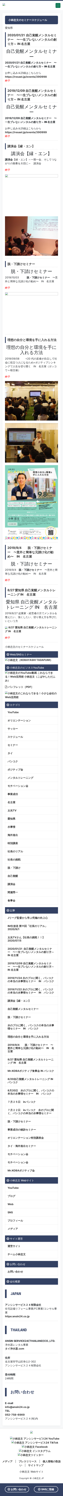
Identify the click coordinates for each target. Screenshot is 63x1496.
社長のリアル (15, 851)
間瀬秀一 (13, 892)
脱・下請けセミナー (21, 264)
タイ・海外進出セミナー (22, 1146)
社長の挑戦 (14, 859)
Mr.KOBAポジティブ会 (21, 1170)
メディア (13, 1228)
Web (10, 1204)
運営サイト (14, 1246)
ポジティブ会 (15, 769)
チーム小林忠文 (17, 1254)
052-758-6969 (15, 1414)
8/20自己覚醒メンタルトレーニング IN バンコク (32, 1080)
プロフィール (15, 1220)
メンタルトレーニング (20, 777)
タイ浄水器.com (14, 1348)
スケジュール (15, 736)
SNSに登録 (47, 1489)
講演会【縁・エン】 (21, 146)
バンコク (13, 761)
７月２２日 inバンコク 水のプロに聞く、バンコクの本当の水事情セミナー (31, 1111)
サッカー (13, 728)
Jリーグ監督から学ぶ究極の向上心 (28, 917)
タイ (10, 753)
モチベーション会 (18, 785)
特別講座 (13, 843)
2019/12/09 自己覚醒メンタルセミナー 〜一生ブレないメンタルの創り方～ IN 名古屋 (32, 95)
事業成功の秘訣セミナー (22, 1129)
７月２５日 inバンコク (22, 1101)
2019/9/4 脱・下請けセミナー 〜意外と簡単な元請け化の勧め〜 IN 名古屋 (30, 552)
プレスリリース (28, 1461)
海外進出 (13, 835)
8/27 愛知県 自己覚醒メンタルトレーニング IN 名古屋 (31, 1061)
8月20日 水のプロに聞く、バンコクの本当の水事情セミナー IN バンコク (31, 1092)
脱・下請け (14, 867)
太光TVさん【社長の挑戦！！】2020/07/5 (26, 939)
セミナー (13, 745)
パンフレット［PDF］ (20, 686)
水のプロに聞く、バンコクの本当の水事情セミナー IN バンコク (31, 1027)
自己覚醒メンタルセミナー (23, 1008)
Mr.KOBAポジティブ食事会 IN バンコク (31, 1070)
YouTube (13, 712)
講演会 (11, 884)
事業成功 (13, 794)
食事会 (11, 900)
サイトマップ (36, 1465)
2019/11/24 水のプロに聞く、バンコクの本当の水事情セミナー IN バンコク (31, 979)
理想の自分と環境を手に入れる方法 (32, 340)
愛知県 (11, 818)
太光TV (12, 810)
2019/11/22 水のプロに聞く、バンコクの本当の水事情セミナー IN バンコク (31, 991)
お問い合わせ (15, 1271)
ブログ (11, 1196)
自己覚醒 (13, 875)
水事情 (11, 826)
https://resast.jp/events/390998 (26, 76)
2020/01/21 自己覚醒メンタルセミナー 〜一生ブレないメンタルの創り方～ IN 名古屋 (32, 39)
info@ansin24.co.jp (17, 1407)
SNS (10, 1212)
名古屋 (11, 802)
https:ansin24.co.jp (17, 1316)
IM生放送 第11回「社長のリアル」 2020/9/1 (27, 927)
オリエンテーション (19, 720)
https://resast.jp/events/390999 (26, 132)
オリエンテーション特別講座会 (26, 1137)
